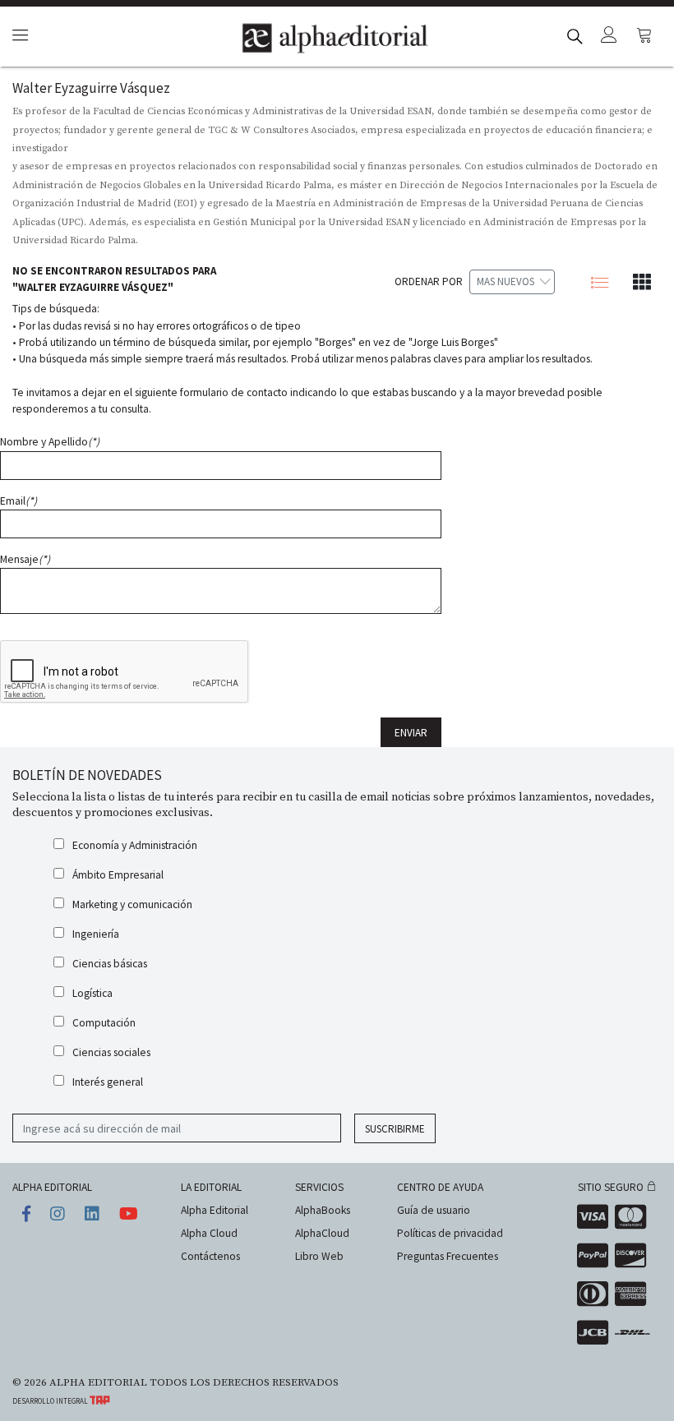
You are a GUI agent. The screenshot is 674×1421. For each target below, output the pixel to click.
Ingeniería (95, 934)
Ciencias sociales (111, 1052)
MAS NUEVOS (505, 281)
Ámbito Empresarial (118, 875)
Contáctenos (210, 1256)
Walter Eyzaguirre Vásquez (91, 88)
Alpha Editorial (214, 1210)
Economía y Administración (134, 845)
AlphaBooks (322, 1210)
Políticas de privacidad (450, 1233)
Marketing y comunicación (132, 904)
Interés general (107, 1082)
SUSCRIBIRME (395, 1129)
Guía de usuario (433, 1210)
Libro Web (319, 1256)
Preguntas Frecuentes (447, 1256)
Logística (92, 993)
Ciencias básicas (109, 964)
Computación (104, 1023)
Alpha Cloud (209, 1233)
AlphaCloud (322, 1233)
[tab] (17, 37)
